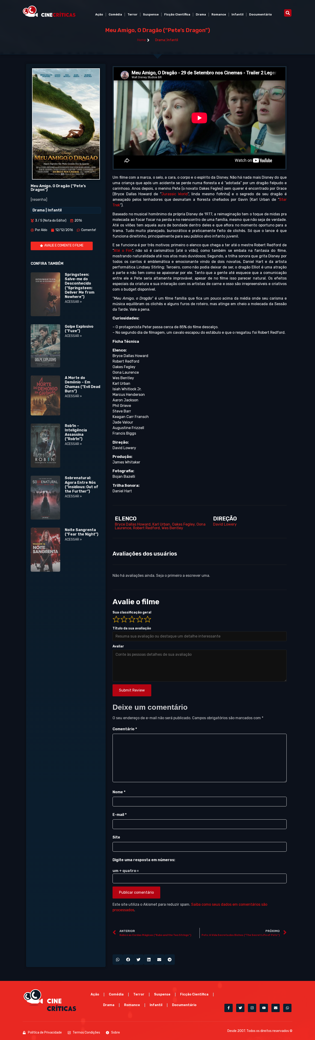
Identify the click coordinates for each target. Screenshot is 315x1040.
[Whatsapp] (287, 1008)
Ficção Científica (177, 14)
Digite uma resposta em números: (144, 860)
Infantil (238, 14)
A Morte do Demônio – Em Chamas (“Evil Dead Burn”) (82, 384)
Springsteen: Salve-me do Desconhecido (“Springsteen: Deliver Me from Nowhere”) (79, 285)
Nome (119, 792)
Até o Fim (123, 250)
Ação (99, 14)
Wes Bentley (172, 528)
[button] (287, 13)
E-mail (120, 814)
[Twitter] (240, 1008)
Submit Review (132, 690)
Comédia (115, 14)
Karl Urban (161, 524)
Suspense (151, 14)
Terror (132, 14)
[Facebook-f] (228, 1008)
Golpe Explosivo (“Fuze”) (79, 328)
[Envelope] (275, 1008)
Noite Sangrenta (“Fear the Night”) (81, 532)
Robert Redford (146, 528)
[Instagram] (252, 1008)
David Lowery (225, 524)
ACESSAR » (73, 302)
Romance (218, 14)
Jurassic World (174, 194)
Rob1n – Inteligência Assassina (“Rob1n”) (76, 432)
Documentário (260, 14)
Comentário (125, 729)
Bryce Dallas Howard (133, 524)
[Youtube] (264, 1008)
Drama (201, 14)
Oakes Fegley (183, 524)
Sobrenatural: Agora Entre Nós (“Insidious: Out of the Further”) (81, 484)
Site (116, 837)
